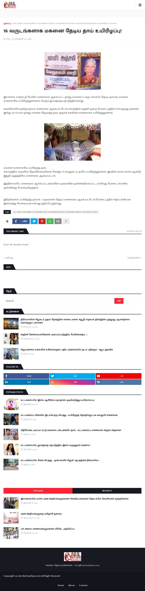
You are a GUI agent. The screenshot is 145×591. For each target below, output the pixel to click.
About (71, 585)
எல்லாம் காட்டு (134, 231)
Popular (38, 491)
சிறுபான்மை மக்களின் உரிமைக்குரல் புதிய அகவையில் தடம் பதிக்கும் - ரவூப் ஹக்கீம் (67, 349)
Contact (83, 585)
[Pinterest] (42, 221)
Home (61, 585)
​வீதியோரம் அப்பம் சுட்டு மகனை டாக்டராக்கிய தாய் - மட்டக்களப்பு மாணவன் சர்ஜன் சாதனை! (71, 430)
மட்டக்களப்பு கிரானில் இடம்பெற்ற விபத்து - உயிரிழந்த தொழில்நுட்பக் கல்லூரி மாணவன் (69, 415)
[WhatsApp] (50, 221)
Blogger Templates (72, 579)
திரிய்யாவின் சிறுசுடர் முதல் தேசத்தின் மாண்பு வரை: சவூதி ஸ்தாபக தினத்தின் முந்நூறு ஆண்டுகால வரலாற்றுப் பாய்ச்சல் (75, 321)
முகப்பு (7, 23)
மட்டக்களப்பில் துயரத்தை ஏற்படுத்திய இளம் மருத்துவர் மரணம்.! (55, 445)
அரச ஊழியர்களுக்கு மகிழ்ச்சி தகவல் (41, 513)
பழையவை (133, 258)
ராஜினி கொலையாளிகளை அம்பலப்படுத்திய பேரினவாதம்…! (54, 334)
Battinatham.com (32, 576)
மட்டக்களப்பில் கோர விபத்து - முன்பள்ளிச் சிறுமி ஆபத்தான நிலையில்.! (60, 460)
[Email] (58, 221)
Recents (107, 491)
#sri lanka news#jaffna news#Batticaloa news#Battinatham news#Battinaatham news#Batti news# (64, 23)
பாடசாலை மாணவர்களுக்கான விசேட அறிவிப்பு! (47, 528)
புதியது (9, 258)
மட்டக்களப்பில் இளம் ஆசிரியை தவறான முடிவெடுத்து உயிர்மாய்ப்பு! (58, 400)
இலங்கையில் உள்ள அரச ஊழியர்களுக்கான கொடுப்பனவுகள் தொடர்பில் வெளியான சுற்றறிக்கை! (75, 498)
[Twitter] (34, 221)
